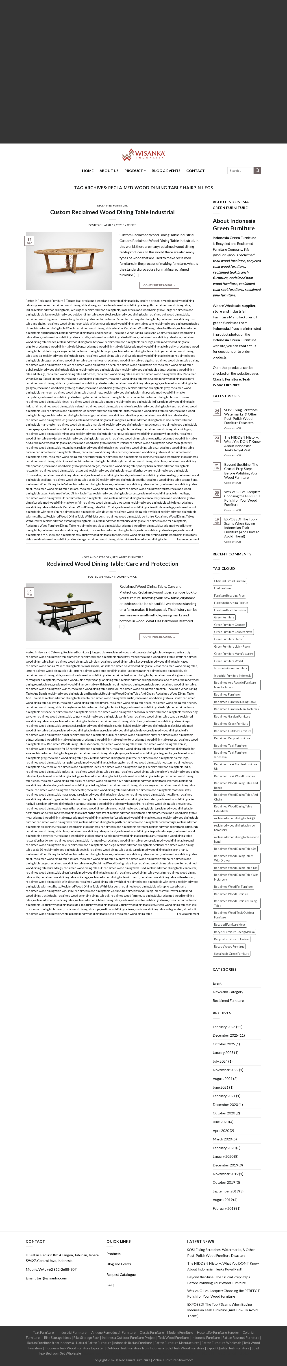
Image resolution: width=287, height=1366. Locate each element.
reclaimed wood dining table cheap (152, 355)
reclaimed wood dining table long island (50, 420)
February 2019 (224, 1208)
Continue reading (159, 285)
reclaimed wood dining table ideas (47, 401)
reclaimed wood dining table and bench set (74, 693)
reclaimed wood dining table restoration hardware (120, 470)
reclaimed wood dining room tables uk (135, 684)
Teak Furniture (43, 1332)
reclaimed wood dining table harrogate (64, 397)
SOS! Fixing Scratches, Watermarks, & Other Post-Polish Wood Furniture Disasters (241, 416)
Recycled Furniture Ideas (230, 924)
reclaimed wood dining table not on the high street (160, 443)
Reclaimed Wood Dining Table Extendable (73, 744)
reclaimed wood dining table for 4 (173, 379)
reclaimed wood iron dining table (140, 525)
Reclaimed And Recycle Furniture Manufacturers (235, 685)
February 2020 (224, 1148)
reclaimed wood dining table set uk (90, 484)
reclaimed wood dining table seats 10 (76, 479)
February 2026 (224, 1026)
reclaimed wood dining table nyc (97, 447)
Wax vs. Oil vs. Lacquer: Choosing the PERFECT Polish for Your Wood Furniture (242, 498)
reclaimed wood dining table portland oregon (72, 466)
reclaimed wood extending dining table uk (69, 521)
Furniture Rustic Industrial (230, 610)
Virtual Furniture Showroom (173, 1360)
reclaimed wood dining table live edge (70, 415)
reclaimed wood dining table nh (51, 443)
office (131, 225)
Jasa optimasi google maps (143, 1353)
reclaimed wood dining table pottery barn (127, 466)
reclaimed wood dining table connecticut (51, 725)
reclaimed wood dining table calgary (90, 351)
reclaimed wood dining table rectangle (81, 835)
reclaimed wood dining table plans (145, 461)
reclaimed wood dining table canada (156, 716)
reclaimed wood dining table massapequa (52, 794)
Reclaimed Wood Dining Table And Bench (150, 328)
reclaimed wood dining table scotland (140, 845)
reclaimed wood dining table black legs (129, 342)
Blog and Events (119, 1264)
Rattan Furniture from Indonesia (50, 1343)
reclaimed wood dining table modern (134, 799)
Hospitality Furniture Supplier (218, 1332)
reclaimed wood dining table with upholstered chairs (153, 886)
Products (114, 1253)
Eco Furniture (222, 588)
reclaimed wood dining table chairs (107, 355)
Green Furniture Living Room (232, 646)
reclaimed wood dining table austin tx (158, 698)
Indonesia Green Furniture (230, 668)
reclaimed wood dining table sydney (102, 489)
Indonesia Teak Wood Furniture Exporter (74, 1348)
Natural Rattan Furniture (93, 1343)
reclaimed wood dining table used (87, 498)
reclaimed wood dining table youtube (98, 891)
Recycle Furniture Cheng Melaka (234, 932)
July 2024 (220, 1061)
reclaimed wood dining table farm (86, 379)
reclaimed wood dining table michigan (167, 429)
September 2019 (226, 1191)
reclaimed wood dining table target (147, 489)
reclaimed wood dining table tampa (148, 859)
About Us (109, 170)
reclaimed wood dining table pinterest (49, 461)
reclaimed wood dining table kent (155, 406)
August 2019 (223, 1199)
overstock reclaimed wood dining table (123, 314)
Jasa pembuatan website (179, 1353)
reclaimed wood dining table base (160, 337)
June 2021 (220, 1087)
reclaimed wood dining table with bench (114, 877)
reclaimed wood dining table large (108, 411)
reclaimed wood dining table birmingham (51, 707)
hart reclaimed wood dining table (69, 661)
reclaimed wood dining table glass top (60, 388)
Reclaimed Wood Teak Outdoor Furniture (234, 915)
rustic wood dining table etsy (63, 535)
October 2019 (224, 1182)
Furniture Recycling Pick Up (231, 603)
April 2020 (221, 1130)
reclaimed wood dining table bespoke (80, 342)
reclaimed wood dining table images (92, 401)
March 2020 (222, 1139)
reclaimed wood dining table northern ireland (100, 443)
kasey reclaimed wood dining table (158, 661)
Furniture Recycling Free (229, 595)
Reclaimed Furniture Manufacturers (236, 709)
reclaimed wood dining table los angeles (101, 420)
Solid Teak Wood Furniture (185, 1348)
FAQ (110, 1285)
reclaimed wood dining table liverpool (119, 415)
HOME (87, 170)
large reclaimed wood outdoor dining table (71, 314)
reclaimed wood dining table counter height (78, 360)
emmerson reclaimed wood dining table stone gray (69, 305)
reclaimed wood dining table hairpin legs (78, 392)
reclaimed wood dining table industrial (50, 771)
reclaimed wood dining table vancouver (133, 498)
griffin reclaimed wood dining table (168, 305)
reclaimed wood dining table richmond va (79, 840)
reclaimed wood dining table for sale (90, 383)
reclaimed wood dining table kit (66, 411)
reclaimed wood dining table (178, 684)
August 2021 (223, 1078)
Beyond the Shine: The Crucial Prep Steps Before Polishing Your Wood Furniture (241, 470)
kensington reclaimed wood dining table (95, 310)
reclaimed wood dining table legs (61, 781)
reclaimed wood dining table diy (137, 365)
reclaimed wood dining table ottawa (58, 452)
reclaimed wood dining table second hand (172, 479)
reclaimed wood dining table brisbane (60, 346)
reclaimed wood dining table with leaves (152, 881)
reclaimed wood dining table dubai (47, 735)
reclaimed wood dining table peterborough (75, 457)
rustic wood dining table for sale (101, 535)
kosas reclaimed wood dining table (143, 310)
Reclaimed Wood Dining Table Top (70, 493)
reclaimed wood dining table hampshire (50, 762)
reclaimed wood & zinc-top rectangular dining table (127, 319)
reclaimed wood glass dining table (98, 525)
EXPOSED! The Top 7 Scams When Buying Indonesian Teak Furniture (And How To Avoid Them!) (241, 527)
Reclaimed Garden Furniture (232, 716)
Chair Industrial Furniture (230, 581)
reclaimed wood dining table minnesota (50, 433)
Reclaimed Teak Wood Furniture (234, 776)
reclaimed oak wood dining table (169, 314)
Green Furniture (224, 617)
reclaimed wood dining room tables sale (129, 323)
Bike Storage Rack (86, 1338)
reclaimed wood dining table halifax (126, 392)
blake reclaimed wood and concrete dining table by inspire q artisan (118, 300)
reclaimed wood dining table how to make (163, 397)
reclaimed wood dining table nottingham (51, 447)
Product (133, 170)
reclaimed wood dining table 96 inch (52, 328)
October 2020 (224, 1113)
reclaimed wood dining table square (56, 489)
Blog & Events (166, 170)
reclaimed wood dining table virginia (48, 872)
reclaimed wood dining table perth (100, 822)
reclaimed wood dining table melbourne (68, 429)
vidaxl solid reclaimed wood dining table (51, 539)
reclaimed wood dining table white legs (155, 502)
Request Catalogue (121, 1274)
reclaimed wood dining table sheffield (136, 484)
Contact (195, 170)
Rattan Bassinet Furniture (240, 1338)
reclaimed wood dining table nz (138, 447)
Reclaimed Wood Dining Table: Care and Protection (112, 563)
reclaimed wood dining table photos (175, 457)
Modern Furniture (180, 1332)
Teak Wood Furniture (173, 1338)
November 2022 (225, 1070)
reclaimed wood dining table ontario (93, 817)
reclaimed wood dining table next (96, 808)
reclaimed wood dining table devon (94, 365)
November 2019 (225, 1174)
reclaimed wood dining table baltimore (114, 337)
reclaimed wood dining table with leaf (137, 511)
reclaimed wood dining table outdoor (104, 452)
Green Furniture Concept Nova (233, 632)
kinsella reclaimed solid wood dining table (127, 666)
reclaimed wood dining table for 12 (47, 748)
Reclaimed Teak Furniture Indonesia (230, 755)
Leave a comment (188, 539)
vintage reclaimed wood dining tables (100, 539)
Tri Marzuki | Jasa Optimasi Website (223, 1353)
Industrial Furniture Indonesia (232, 675)
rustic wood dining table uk (117, 909)
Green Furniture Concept (229, 624)
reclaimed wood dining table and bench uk (85, 333)
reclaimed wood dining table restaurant (63, 470)
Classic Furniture (152, 1332)
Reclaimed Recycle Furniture (232, 738)
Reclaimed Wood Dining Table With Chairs (89, 507)
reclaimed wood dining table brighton (150, 707)
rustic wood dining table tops (179, 535)
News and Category (96, 557)
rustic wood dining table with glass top (158, 909)
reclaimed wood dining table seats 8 (66, 849)
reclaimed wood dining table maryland (81, 424)
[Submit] (257, 170)
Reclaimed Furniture (112, 205)
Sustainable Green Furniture (231, 953)
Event (217, 983)
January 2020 (223, 1156)
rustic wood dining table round (141, 535)
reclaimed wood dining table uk (45, 498)
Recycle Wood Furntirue (229, 946)
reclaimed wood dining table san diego (153, 475)
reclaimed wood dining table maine (149, 420)
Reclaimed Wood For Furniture (233, 886)
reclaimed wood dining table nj (137, 808)
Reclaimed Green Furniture (231, 723)
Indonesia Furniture (206, 1338)
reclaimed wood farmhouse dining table (121, 521)
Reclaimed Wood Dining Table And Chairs (139, 333)
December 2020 (225, 1104)
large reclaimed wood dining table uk (49, 670)
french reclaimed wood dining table (124, 305)
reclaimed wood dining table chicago (167, 721)
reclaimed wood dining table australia (65, 337)
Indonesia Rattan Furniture (132, 1343)
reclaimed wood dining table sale (107, 475)
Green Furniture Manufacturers (233, 653)
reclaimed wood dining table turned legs (164, 493)
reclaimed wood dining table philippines (127, 457)
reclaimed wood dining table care (64, 355)
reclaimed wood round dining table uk (65, 530)
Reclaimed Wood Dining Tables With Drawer (150, 891)
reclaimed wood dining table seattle (122, 479)
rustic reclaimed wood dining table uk (113, 530)
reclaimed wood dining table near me (99, 433)
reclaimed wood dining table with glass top (86, 511)
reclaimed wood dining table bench (174, 703)
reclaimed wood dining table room (128, 840)
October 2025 (224, 1044)
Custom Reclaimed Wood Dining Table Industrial (112, 212)
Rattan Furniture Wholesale (221, 1343)
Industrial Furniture (73, 1332)
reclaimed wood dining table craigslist (130, 360)
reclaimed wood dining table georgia (137, 383)
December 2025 (225, 1035)
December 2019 (225, 1165)
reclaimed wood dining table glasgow (102, 753)
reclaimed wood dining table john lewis (109, 406)
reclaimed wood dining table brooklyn (153, 346)
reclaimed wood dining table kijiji (59, 776)
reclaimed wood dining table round (64, 475)
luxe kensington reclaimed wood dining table (154, 670)
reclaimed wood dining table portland (93, 831)
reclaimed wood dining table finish (130, 379)
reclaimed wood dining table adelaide (99, 328)
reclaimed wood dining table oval (149, 452)
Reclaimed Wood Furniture (231, 894)
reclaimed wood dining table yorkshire (130, 516)
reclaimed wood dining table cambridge (139, 351)
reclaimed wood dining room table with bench (75, 323)
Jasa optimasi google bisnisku (102, 1353)
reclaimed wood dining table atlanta (67, 698)
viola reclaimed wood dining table (146, 539)
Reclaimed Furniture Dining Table (235, 702)
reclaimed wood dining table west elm (106, 502)
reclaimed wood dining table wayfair (59, 502)
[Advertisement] (134, 71)
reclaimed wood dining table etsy (161, 374)
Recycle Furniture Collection (231, 939)
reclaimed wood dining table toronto (115, 493)
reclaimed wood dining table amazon (143, 689)
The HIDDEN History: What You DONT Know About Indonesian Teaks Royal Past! (242, 443)
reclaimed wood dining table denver (48, 365)
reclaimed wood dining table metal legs (118, 429)
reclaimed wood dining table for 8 (46, 383)
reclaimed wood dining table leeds (151, 411)
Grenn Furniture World (228, 661)
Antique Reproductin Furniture (113, 1332)
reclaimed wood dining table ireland (61, 406)
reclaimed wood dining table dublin (56, 369)
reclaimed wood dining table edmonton (71, 374)
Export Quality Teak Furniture (228, 1348)
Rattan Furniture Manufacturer (176, 1343)
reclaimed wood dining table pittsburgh (98, 461)
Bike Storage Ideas (57, 1338)
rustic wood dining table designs (157, 530)
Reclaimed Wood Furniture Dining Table (51, 525)
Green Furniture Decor (228, 639)
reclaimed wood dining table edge (143, 369)
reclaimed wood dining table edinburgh (57, 739)
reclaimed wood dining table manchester (60, 790)
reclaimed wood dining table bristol (107, 346)
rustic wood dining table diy (103, 905)
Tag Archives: (143, 187)
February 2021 (224, 1096)
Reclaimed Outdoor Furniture (232, 731)
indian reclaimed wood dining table (48, 310)
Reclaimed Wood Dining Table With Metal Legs (75, 516)
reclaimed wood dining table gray (106, 388)
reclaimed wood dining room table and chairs (149, 680)
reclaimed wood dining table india (137, 401)
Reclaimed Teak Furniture (230, 745)
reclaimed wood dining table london (166, 415)
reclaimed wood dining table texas (71, 863)
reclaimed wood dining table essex (118, 374)
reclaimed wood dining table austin (112, 698)
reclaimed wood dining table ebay (100, 369)
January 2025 (223, 1052)
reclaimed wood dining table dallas (176, 360)
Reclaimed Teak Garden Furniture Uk (235, 766)
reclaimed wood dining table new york (87, 438)
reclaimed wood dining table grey (149, 388)
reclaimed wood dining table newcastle (136, 438)
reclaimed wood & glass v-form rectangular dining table (60, 319)
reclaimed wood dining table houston (113, 397)
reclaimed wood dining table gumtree (113, 758)
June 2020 (220, 1122)
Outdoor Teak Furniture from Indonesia (135, 1348)
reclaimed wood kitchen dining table (97, 900)
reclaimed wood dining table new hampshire (150, 433)
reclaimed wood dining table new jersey (166, 803)
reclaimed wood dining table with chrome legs (145, 507)
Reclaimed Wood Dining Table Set (47, 484)
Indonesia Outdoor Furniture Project (129, 1338)
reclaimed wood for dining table (166, 521)
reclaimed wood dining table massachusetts (133, 424)
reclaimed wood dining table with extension (167, 877)
